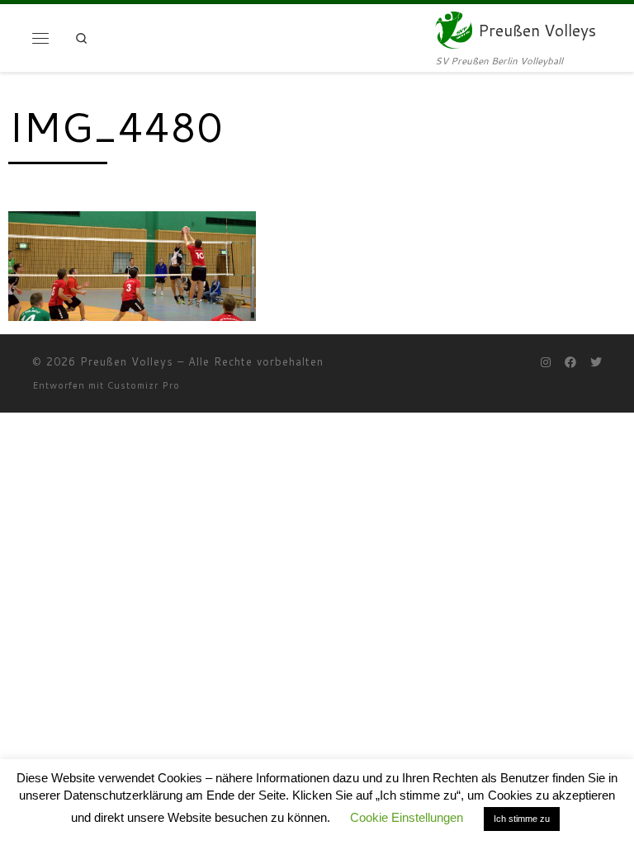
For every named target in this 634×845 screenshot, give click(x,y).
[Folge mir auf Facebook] (570, 363)
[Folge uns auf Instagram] (546, 363)
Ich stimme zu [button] (522, 819)
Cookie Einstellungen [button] (406, 817)
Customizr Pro (143, 385)
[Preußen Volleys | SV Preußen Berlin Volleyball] (453, 28)
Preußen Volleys (126, 361)
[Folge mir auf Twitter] (596, 363)
